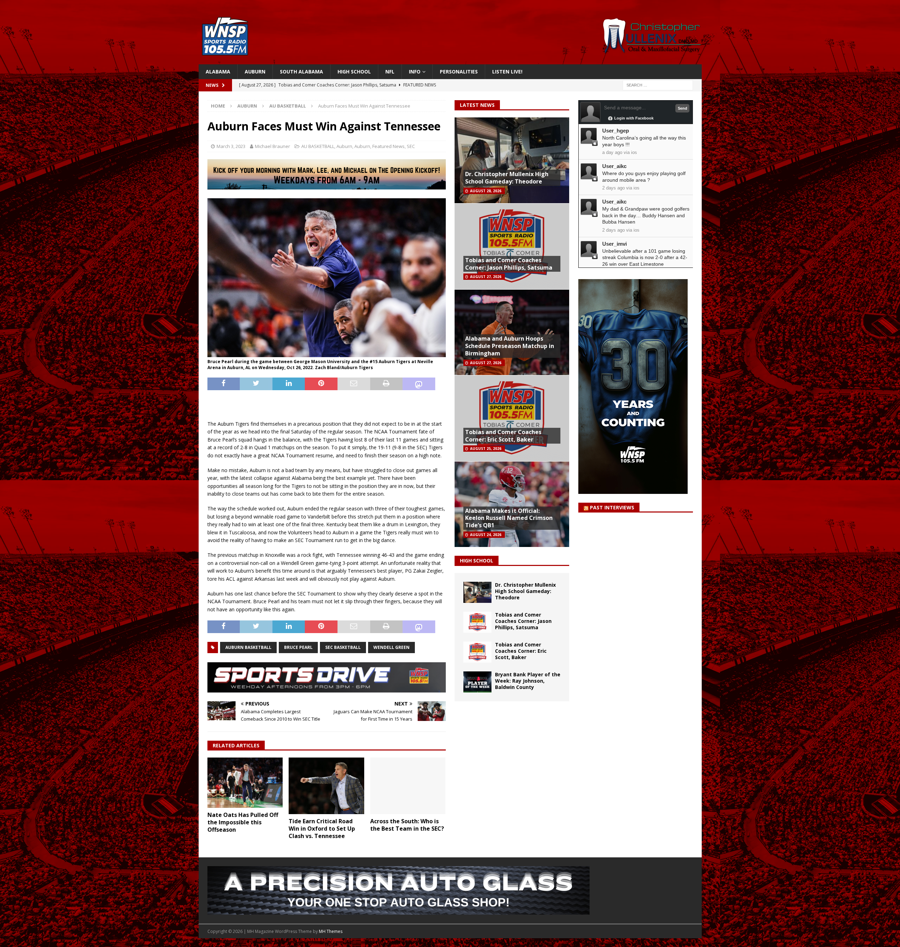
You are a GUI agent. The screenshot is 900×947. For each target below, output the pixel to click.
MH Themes (330, 931)
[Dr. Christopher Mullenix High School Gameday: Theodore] (477, 592)
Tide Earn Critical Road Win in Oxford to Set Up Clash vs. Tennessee (322, 828)
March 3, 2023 (231, 146)
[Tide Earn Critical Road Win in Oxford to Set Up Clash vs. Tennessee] (326, 786)
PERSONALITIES (459, 71)
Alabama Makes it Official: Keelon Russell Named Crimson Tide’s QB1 (509, 518)
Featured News (388, 146)
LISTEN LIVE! (507, 71)
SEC (411, 146)
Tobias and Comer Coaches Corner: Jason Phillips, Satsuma (508, 263)
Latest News (477, 105)
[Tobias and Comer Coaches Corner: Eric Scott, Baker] (477, 652)
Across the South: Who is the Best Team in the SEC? (407, 824)
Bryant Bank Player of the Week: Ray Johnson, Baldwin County (527, 680)
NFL (389, 71)
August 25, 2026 (485, 448)
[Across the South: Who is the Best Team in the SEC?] (408, 786)
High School (354, 71)
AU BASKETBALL (317, 146)
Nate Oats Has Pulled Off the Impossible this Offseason (242, 822)
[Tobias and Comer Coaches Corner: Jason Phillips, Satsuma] (477, 622)
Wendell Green (391, 647)
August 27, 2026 (485, 276)
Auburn (255, 71)
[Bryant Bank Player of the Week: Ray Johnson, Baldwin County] (477, 681)
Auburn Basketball (248, 647)
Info (414, 71)
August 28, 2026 (485, 190)
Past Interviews (612, 507)
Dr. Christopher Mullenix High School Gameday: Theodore (506, 177)
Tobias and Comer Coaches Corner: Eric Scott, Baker (503, 435)
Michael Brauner (272, 146)
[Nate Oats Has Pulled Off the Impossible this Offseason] (245, 783)
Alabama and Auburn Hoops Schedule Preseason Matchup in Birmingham (509, 346)
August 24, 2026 (485, 534)
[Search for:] (658, 85)
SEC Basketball (343, 647)
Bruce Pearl (298, 647)
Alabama (218, 71)
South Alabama (301, 71)
